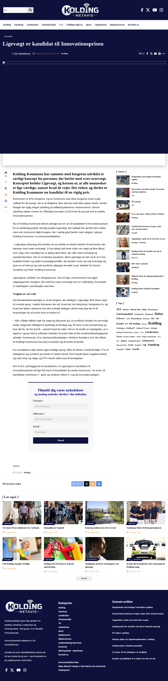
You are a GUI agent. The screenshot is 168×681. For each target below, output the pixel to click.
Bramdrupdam (153, 310)
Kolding (7, 24)
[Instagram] (161, 10)
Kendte (120, 323)
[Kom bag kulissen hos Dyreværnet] (104, 512)
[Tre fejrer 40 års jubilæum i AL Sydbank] (22, 512)
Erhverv (135, 258)
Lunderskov (33, 24)
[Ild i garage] (123, 205)
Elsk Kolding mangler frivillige (16, 564)
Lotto (142, 332)
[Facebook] (142, 10)
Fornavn (38, 400)
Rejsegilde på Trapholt (54, 528)
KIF (126, 324)
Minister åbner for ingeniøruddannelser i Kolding (133, 639)
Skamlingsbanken (134, 341)
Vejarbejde (120, 349)
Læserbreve (101, 24)
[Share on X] (151, 53)
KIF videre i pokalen (140, 264)
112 (61, 24)
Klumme (144, 324)
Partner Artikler (129, 337)
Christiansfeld (49, 24)
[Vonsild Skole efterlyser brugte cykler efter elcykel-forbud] (123, 230)
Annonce (125, 309)
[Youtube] (155, 10)
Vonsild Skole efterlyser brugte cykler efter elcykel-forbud (137, 613)
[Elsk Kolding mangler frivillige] (22, 548)
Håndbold (135, 267)
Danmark (149, 314)
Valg (144, 345)
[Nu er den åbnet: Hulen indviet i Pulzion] (123, 217)
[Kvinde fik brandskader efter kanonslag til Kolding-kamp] (146, 548)
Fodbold (135, 292)
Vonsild (134, 233)
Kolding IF (130, 328)
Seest (159, 336)
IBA (153, 318)
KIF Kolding (134, 324)
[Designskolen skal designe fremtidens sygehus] (123, 180)
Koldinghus (120, 328)
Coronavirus (139, 314)
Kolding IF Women (142, 328)
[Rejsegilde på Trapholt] (63, 512)
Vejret (128, 349)
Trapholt (138, 345)
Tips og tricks (121, 345)
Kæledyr (136, 332)
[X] (148, 10)
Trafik (130, 345)
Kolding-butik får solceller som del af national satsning (136, 626)
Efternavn (38, 413)
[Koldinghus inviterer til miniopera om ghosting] (104, 548)
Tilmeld (60, 440)
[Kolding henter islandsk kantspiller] (123, 292)
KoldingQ (154, 328)
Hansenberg (136, 318)
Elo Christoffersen (22, 53)
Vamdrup (18, 24)
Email (36, 426)
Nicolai (119, 337)
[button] (159, 53)
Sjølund (124, 341)
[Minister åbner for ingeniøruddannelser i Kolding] (123, 280)
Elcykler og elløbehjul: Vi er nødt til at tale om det (133, 658)
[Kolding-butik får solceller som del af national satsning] (123, 255)
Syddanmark (148, 340)
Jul (157, 318)
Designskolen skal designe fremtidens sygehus (132, 607)
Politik (139, 336)
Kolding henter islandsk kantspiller (146, 289)
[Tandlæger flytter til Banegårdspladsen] (146, 512)
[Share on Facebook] (147, 53)
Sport (88, 24)
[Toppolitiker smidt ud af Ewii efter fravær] (123, 242)
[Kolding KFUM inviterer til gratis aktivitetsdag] (63, 548)
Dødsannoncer (117, 24)
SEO (117, 341)
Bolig (144, 310)
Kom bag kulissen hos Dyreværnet (100, 528)
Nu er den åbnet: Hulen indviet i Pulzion (148, 214)
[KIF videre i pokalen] (123, 267)
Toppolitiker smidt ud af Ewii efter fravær (148, 239)
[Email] (155, 53)
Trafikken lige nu (74, 24)
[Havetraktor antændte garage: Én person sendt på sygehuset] (123, 193)
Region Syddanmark (149, 337)
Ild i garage (136, 202)
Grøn (128, 319)
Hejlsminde (146, 318)
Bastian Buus (136, 310)
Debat (159, 314)
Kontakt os (133, 24)
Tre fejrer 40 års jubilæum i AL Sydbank (21, 528)
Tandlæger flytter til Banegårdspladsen (144, 528)
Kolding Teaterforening (124, 332)
